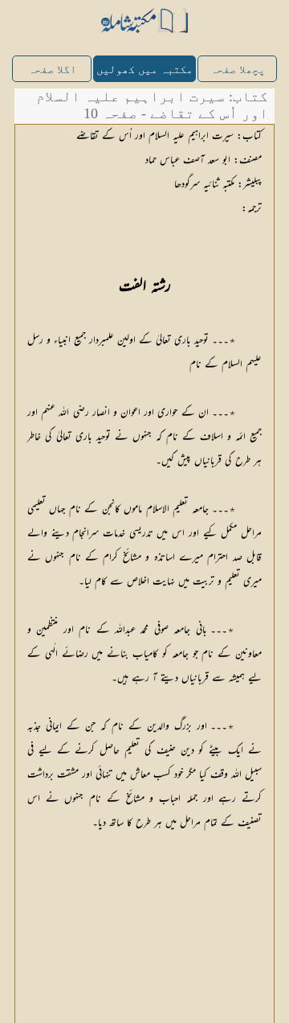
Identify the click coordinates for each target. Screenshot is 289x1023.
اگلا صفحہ (52, 70)
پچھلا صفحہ (237, 70)
